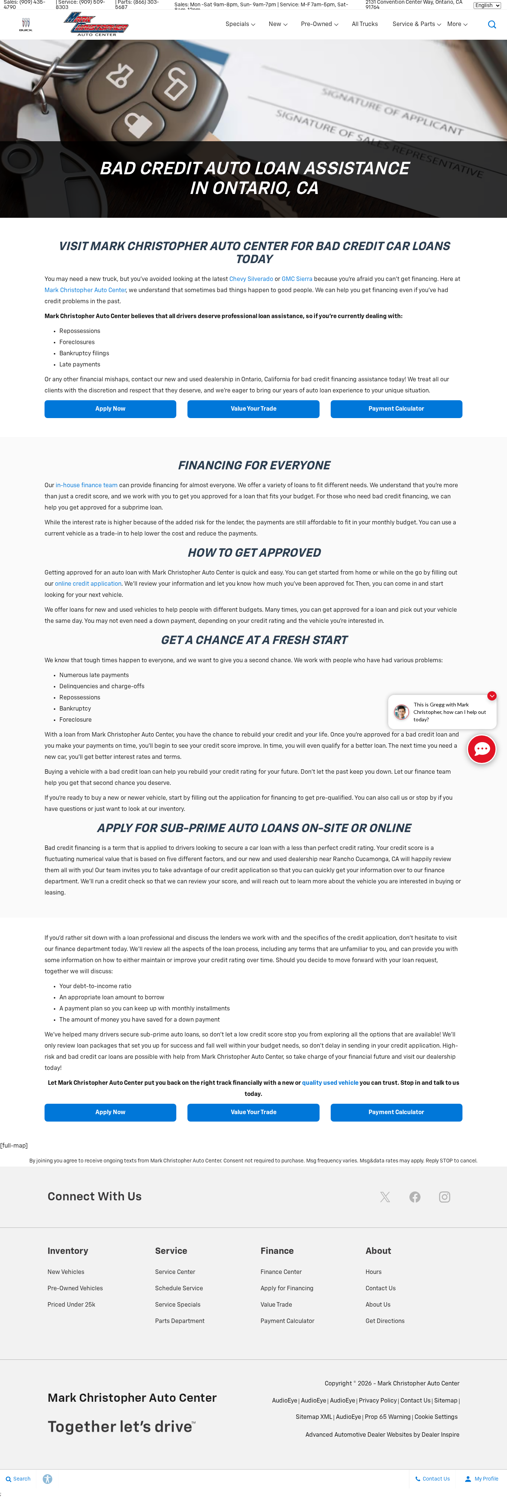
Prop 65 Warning (388, 1417)
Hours (374, 1272)
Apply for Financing (287, 1289)
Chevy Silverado (251, 279)
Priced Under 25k (71, 1305)
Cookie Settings (436, 1417)
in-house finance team (87, 486)
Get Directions (385, 1321)
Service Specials (177, 1305)
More (454, 26)
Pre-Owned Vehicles (75, 1289)
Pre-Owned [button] (316, 26)
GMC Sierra (297, 279)
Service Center (175, 1272)
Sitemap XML (314, 1417)
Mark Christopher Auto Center (85, 291)
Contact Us (381, 1289)
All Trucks (365, 25)
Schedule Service (179, 1289)
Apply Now (110, 409)
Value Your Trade (254, 409)
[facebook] (415, 1197)
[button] (492, 24)
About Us (378, 1305)
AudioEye (284, 1401)
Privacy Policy (378, 1401)
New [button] (276, 26)
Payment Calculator (396, 409)
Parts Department (180, 1321)
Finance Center (281, 1272)
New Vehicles (66, 1272)
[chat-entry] (482, 749)
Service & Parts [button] (413, 26)
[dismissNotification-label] (492, 696)
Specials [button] (237, 26)
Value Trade (276, 1305)
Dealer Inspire (440, 1435)
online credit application (88, 584)
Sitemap (446, 1401)
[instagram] (444, 1197)
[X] (385, 1197)
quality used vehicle (330, 1083)
